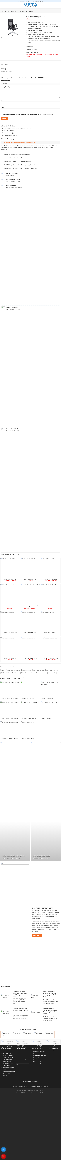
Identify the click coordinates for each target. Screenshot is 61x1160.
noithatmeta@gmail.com (12, 133)
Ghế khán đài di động (5, 672)
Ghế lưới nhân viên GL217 (10, 579)
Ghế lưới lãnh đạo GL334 (30, 658)
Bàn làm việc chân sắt (26, 670)
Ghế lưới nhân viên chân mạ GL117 (30, 605)
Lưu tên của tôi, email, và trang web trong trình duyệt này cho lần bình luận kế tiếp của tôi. (28, 114)
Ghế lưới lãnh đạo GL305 (30, 632)
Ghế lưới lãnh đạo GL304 (50, 632)
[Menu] (2, 5)
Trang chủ (3, 11)
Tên (2, 100)
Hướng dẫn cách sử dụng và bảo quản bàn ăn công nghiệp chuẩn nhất (49, 994)
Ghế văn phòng (23, 11)
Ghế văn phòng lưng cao (41, 672)
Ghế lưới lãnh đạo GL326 (10, 658)
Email (3, 107)
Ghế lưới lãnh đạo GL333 (10, 632)
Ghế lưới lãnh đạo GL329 (50, 579)
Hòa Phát (36, 52)
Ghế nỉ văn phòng (15, 672)
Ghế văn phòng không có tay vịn (28, 672)
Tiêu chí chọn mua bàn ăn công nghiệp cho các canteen (20, 1010)
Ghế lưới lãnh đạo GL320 (10, 605)
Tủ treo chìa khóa (52, 672)
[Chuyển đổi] (2, 142)
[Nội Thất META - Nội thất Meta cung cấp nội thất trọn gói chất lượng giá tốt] (31, 5)
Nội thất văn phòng (12, 11)
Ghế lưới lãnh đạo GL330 (30, 579)
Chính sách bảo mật (38, 1064)
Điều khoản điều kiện (38, 1062)
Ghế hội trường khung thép (52, 670)
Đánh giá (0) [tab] (4, 64)
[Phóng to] (2, 37)
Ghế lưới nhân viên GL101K (51, 658)
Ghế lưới (31, 11)
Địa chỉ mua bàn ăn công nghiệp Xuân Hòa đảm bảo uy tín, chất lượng (50, 1011)
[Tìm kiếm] (59, 5)
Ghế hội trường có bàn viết (38, 670)
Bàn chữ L (3, 670)
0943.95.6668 (10, 131)
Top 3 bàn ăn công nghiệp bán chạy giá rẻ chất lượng (20, 993)
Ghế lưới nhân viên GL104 (51, 605)
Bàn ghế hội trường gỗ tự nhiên (13, 670)
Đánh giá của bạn (6, 80)
